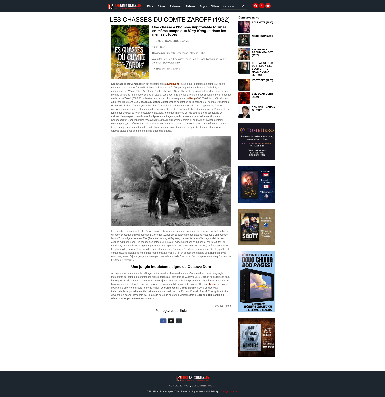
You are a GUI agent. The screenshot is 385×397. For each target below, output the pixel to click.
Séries (161, 6)
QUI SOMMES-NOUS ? (204, 385)
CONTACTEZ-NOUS (179, 385)
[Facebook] (255, 5)
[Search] (243, 6)
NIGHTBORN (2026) (263, 36)
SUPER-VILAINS (171, 68)
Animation (175, 6)
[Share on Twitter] (171, 320)
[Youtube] (268, 5)
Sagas (203, 6)
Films (150, 6)
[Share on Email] (179, 320)
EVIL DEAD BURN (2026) (262, 95)
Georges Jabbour (229, 391)
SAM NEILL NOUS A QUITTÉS (263, 108)
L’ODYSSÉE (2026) (262, 80)
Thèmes (190, 6)
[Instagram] (262, 5)
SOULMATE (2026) (262, 22)
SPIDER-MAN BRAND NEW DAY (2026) (262, 52)
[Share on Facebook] (163, 320)
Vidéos (215, 6)
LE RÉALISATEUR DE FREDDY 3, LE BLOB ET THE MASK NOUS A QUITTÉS (262, 68)
